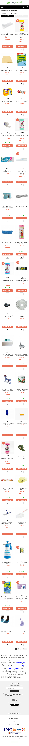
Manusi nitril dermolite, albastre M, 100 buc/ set (22, 597)
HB (7, 67)
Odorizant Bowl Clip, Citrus (22, 489)
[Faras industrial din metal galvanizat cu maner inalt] (21, 342)
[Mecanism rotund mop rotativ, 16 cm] (7, 304)
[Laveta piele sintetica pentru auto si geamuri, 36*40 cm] (7, 59)
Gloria (7, 561)
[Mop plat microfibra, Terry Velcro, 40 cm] (7, 232)
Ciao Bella (22, 33)
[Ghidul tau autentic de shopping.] (14, 742)
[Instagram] (17, 705)
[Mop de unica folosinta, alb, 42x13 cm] (7, 25)
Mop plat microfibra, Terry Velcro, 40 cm (7, 243)
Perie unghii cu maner (21, 423)
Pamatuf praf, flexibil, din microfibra (7, 423)
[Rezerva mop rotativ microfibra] (21, 304)
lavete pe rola (20, 665)
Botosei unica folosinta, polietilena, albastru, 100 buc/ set (7, 630)
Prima (21, 421)
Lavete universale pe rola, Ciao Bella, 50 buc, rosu (7, 457)
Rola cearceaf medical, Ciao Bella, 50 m (21, 170)
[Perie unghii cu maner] (21, 414)
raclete (9, 668)
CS (21, 388)
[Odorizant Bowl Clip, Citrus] (21, 480)
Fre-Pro (21, 487)
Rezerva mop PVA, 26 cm (22, 206)
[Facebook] (11, 705)
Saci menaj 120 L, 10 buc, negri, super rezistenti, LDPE (21, 279)
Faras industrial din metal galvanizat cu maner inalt (21, 355)
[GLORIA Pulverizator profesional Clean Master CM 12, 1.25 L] (7, 550)
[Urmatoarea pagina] (26, 649)
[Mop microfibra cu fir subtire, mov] (21, 621)
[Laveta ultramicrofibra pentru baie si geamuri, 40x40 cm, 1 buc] (21, 59)
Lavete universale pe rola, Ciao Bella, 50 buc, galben (21, 35)
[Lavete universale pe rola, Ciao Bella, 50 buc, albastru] (7, 268)
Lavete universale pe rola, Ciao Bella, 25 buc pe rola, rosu (21, 243)
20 (23, 648)
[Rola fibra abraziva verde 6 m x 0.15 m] (21, 447)
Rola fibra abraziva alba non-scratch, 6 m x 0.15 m (7, 134)
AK (21, 98)
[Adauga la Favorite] (7, 49)
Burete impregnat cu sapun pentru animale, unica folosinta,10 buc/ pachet (7, 207)
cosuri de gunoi (16, 668)
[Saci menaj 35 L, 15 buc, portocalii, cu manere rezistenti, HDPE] (21, 92)
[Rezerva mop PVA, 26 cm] (21, 195)
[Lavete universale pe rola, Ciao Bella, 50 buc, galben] (21, 25)
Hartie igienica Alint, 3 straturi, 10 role (7, 170)
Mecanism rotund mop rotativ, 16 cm (7, 315)
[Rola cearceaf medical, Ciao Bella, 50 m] (21, 159)
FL (7, 33)
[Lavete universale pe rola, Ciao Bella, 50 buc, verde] (21, 124)
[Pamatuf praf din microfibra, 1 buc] (21, 513)
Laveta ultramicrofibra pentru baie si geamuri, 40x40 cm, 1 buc (22, 69)
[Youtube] (14, 705)
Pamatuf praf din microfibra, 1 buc (22, 522)
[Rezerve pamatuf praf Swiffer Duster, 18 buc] (7, 92)
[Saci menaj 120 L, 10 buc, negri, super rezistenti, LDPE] (21, 268)
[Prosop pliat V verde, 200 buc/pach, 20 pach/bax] (7, 342)
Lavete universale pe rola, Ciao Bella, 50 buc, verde (21, 134)
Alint (7, 168)
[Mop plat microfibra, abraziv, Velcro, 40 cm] (7, 379)
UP (21, 520)
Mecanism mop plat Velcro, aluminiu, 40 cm (7, 522)
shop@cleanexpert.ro (15, 713)
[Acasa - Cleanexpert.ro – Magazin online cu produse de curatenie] (14, 2)
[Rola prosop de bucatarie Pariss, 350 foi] (21, 379)
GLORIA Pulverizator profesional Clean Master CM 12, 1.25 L (7, 563)
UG (21, 205)
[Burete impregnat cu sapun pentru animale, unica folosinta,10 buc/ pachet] (7, 196)
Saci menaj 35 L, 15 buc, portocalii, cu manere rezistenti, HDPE (22, 100)
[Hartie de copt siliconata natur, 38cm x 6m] (7, 480)
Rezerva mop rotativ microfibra (22, 315)
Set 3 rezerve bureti (22, 562)
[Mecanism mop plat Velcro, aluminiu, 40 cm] (7, 513)
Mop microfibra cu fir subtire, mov (22, 630)
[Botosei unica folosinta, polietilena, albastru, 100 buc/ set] (7, 621)
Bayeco (21, 67)
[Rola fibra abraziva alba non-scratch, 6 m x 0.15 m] (7, 124)
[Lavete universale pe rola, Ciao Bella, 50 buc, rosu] (7, 447)
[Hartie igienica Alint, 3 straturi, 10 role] (7, 159)
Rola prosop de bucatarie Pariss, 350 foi (21, 390)
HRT (7, 352)
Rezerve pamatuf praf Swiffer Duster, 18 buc (7, 100)
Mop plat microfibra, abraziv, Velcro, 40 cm (7, 390)
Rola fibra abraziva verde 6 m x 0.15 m (22, 457)
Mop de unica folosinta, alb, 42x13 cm (7, 35)
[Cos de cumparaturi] (23, 6)
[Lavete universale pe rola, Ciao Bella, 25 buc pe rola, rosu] (21, 232)
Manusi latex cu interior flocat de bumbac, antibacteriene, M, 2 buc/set (7, 597)
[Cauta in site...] (27, 6)
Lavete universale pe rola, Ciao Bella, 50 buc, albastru (7, 279)
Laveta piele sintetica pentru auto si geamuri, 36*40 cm (7, 69)
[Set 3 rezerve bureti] (21, 550)
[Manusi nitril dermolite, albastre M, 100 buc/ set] (21, 587)
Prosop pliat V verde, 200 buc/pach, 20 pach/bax (7, 355)
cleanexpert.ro (20, 662)
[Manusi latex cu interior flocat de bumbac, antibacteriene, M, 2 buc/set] (7, 587)
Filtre (8, 15)
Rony (22, 277)
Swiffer (7, 98)
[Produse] (2, 7)
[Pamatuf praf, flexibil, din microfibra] (7, 414)
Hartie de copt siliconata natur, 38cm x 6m (7, 489)
